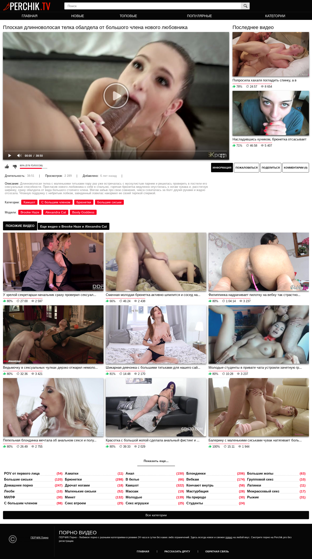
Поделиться (271, 167)
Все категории (156, 515)
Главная (29, 16)
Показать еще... (156, 461)
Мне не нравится (15, 166)
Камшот (29, 202)
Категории (275, 16)
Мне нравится (7, 166)
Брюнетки (84, 202)
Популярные (199, 16)
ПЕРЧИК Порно (39, 537)
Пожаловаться (246, 167)
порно (228, 537)
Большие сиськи (109, 202)
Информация (222, 167)
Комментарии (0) (295, 167)
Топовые (128, 16)
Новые (77, 16)
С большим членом (55, 202)
